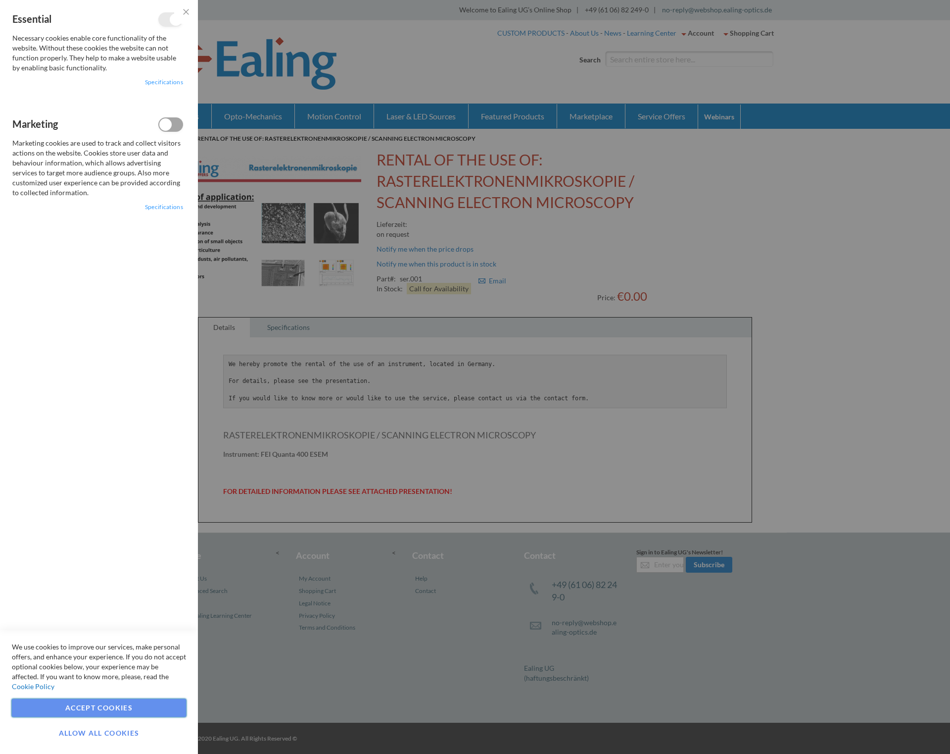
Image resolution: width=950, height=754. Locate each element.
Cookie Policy (33, 686)
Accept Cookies (99, 707)
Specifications (164, 82)
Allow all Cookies (99, 733)
